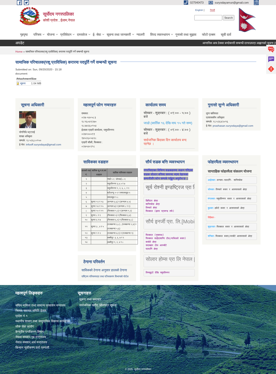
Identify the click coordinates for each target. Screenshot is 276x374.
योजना (51, 34)
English (199, 10)
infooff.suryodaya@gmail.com (43, 144)
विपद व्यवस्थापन (160, 34)
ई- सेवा (97, 34)
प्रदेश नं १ (21, 316)
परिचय (37, 34)
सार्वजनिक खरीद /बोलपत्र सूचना (98, 305)
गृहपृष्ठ (24, 34)
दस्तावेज (82, 34)
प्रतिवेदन (65, 34)
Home (19, 51)
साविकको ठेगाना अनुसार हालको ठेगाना (104, 270)
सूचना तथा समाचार (90, 299)
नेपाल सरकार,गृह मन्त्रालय (30, 337)
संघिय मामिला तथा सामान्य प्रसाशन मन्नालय (40, 305)
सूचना (23, 83)
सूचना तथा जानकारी (119, 34)
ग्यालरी (140, 34)
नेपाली (212, 10)
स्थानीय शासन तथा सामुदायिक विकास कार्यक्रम (42, 321)
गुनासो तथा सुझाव (185, 34)
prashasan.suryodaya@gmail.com (233, 125)
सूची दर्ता (226, 34)
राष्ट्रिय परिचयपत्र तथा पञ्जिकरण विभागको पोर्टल (104, 276)
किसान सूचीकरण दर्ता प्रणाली (32, 347)
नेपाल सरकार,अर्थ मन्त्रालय (31, 342)
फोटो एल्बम (208, 34)
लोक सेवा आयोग (24, 326)
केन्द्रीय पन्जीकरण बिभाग (29, 332)
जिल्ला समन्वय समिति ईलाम (30, 310)
